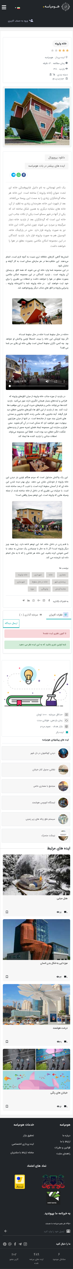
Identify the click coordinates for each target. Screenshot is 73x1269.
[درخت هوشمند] (36, 1005)
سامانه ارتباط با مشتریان (22, 1153)
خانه (50, 575)
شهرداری (38, 575)
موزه (32, 589)
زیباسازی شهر (60, 582)
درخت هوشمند (60, 1028)
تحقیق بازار (28, 1136)
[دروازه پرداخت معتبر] (20, 1188)
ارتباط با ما (65, 1142)
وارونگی (44, 589)
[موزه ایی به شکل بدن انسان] (36, 940)
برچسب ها (63, 568)
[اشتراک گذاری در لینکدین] (28, 600)
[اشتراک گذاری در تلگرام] (13, 175)
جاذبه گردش (60, 589)
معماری (63, 575)
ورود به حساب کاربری (18, 21)
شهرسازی (21, 582)
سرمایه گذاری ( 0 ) (28, 615)
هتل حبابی (62, 898)
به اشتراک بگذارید (60, 601)
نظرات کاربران (56, 615)
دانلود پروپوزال (56, 157)
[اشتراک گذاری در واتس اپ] (18, 175)
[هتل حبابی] (36, 875)
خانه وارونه (22, 575)
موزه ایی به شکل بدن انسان (54, 963)
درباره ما (66, 1136)
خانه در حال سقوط (39, 582)
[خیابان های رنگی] (36, 1070)
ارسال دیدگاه (11, 623)
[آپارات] (10, 1244)
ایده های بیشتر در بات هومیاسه (46, 166)
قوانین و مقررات (62, 1148)
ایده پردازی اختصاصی (23, 1144)
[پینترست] (5, 1244)
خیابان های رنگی (59, 1093)
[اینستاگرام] (25, 1244)
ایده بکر (60, 732)
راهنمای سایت (63, 1154)
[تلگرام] (20, 1244)
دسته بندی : (62, 75)
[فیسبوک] (15, 1244)
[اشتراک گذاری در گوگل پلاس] (38, 600)
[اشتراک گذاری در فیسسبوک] (24, 175)
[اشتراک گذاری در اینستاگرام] (44, 600)
